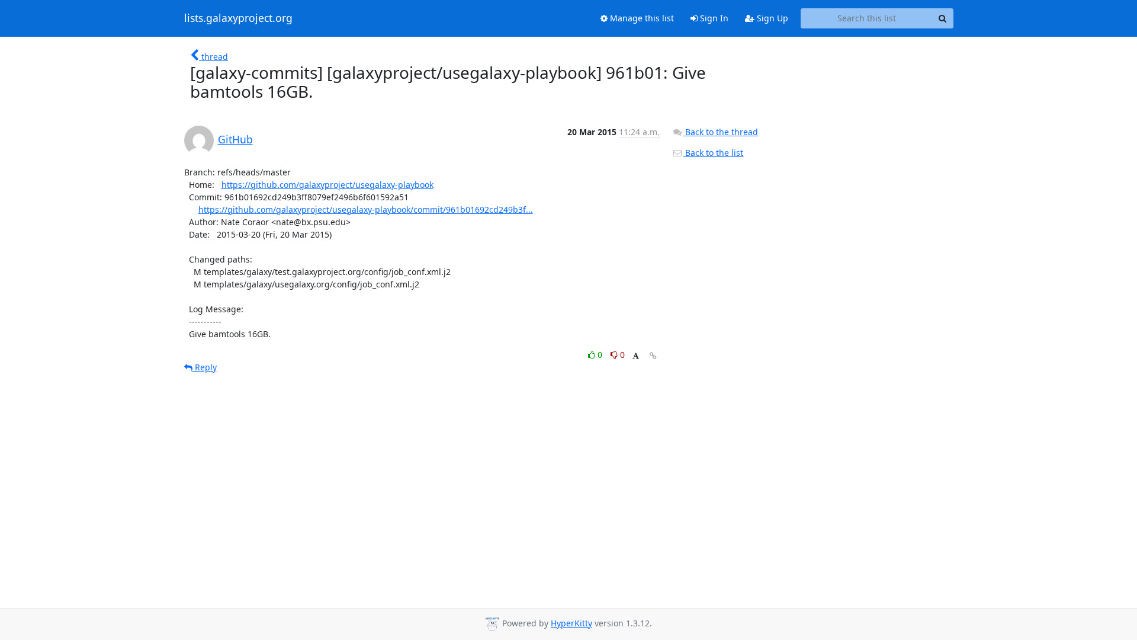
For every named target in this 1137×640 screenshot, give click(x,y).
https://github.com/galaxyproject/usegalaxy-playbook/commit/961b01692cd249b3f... (365, 209)
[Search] (942, 18)
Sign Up (771, 18)
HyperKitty (571, 623)
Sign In (713, 18)
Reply (204, 367)
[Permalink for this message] (653, 356)
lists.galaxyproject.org (238, 18)
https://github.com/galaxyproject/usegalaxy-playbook (327, 184)
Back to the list (713, 152)
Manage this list (641, 18)
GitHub (235, 139)
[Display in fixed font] (636, 356)
